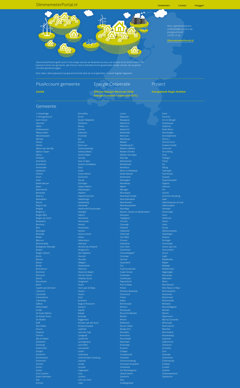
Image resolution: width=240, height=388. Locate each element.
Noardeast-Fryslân (128, 196)
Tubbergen (167, 170)
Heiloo (81, 237)
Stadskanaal (167, 123)
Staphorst (166, 126)
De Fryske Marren (44, 313)
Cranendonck (42, 297)
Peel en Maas (126, 284)
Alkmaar (39, 139)
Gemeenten (164, 5)
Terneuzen (166, 148)
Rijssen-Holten (126, 326)
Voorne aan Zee (169, 246)
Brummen (40, 272)
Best (38, 227)
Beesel (39, 202)
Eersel (80, 116)
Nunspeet (124, 215)
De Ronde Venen (43, 316)
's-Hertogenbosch (44, 116)
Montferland (125, 164)
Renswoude (125, 310)
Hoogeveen (83, 281)
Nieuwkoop (125, 183)
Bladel (39, 237)
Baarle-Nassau (42, 183)
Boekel (39, 249)
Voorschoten (168, 249)
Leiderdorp (83, 354)
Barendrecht (41, 189)
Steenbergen (167, 132)
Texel (164, 154)
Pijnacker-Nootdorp (129, 291)
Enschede (82, 135)
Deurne (39, 329)
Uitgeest (165, 183)
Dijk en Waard (42, 338)
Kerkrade (82, 316)
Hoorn (81, 284)
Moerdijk (124, 158)
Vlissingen (166, 240)
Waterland (166, 278)
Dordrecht (40, 354)
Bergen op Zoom (43, 218)
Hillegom (82, 262)
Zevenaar (166, 354)
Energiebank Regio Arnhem (169, 91)
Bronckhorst (41, 268)
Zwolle (40, 91)
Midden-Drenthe (127, 151)
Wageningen (167, 272)
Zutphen (166, 370)
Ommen (123, 240)
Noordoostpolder (128, 205)
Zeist (164, 351)
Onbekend (124, 243)
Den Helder (41, 326)
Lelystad (81, 360)
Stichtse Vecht (168, 142)
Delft (38, 322)
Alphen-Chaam (42, 151)
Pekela (123, 288)
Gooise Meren (84, 173)
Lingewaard (83, 370)
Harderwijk (83, 205)
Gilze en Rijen (84, 161)
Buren (38, 284)
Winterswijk (167, 322)
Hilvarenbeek (84, 265)
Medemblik (125, 132)
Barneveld (40, 192)
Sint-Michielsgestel (128, 370)
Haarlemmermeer (86, 196)
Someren (166, 116)
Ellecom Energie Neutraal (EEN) (113, 91)
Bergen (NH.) (41, 215)
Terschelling (167, 151)
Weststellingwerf (169, 307)
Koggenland (83, 319)
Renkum (123, 307)
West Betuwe (168, 284)
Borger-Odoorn (43, 253)
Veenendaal (167, 211)
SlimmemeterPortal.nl (56, 5)
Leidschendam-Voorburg (89, 357)
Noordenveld (126, 202)
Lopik (80, 383)
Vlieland (165, 237)
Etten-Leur (82, 145)
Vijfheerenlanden (169, 231)
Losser (123, 113)
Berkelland (40, 221)
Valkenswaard (168, 205)
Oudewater (125, 275)
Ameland (40, 158)
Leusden (82, 367)
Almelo (39, 142)
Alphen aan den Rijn (45, 148)
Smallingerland (126, 383)
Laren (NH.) (83, 345)
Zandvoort (167, 345)
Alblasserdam (42, 132)
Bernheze (40, 224)
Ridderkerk (125, 322)
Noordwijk (124, 208)
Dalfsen (39, 303)
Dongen (39, 351)
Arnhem (39, 173)
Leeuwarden (83, 348)
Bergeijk (39, 208)
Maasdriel (124, 116)
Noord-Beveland (127, 199)
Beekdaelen (41, 199)
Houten (81, 291)
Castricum (40, 291)
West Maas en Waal (171, 288)
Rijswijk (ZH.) (125, 329)
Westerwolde (168, 300)
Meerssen (124, 135)
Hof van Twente (85, 275)
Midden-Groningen (128, 154)
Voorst (165, 253)
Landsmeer (83, 338)
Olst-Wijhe (124, 237)
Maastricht (124, 129)
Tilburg (165, 167)
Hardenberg (83, 202)
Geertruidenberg (85, 148)
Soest (164, 113)
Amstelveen (41, 164)
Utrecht (165, 192)
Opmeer (124, 259)
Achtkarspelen (42, 129)
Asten (38, 180)
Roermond (125, 335)
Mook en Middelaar (129, 170)
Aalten (39, 126)
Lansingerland (84, 341)
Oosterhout (125, 249)
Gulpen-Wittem (85, 186)
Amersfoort (41, 161)
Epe (80, 139)
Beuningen (40, 231)
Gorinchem (83, 177)
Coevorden (41, 294)
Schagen (124, 351)
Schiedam (124, 357)
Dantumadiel (42, 307)
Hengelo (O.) (83, 249)
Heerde (81, 224)
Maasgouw (125, 120)
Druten (39, 367)
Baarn (38, 186)
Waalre (165, 262)
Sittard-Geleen (126, 373)
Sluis (122, 379)
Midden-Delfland (127, 148)
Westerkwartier (168, 291)
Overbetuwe (125, 278)
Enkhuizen (82, 132)
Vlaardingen (167, 234)
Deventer (40, 332)
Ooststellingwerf (127, 253)
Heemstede (83, 221)
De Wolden (41, 319)
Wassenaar (167, 275)
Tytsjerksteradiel (169, 180)
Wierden (165, 310)
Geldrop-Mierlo (85, 151)
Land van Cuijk (84, 332)
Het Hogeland (84, 253)
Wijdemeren (167, 316)
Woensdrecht (168, 326)
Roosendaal (125, 338)
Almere (39, 145)
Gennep (81, 158)
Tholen (165, 161)
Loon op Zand (84, 379)
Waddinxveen (168, 268)
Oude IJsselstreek (127, 268)
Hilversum (82, 268)
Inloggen (199, 5)
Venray (165, 227)
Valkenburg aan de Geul (172, 202)
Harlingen (82, 211)
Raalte (123, 300)
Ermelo (81, 142)
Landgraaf (82, 335)
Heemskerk (83, 218)
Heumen (82, 256)
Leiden (81, 351)
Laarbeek (82, 329)
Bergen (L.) (40, 211)
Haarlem (82, 192)
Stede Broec (167, 129)
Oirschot (124, 221)
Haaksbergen (84, 189)
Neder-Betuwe (126, 173)
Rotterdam (125, 341)
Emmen (81, 129)
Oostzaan (124, 256)
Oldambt (124, 227)
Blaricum (40, 240)
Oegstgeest (125, 218)
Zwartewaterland (169, 373)
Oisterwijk (124, 224)
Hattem (81, 215)
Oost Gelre (125, 246)
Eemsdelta (83, 113)
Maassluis (124, 126)
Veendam (166, 208)
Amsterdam (41, 167)
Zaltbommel (167, 341)
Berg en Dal (41, 205)
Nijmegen (124, 189)
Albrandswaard (42, 135)
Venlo (164, 224)
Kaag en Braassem (86, 303)
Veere (164, 215)
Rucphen (124, 348)
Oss (121, 265)
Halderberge (83, 199)
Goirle (80, 170)
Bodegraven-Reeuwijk (45, 246)
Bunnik (39, 278)
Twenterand (167, 173)
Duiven (39, 370)
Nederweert (125, 177)
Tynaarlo (166, 177)
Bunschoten (41, 281)
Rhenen (123, 319)
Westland (166, 303)
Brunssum (40, 275)
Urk (163, 189)
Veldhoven (166, 218)
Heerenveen (83, 227)
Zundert (165, 367)
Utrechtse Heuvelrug (171, 196)
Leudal (81, 364)
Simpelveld (125, 367)
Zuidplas (166, 364)
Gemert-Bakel (84, 154)
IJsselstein (82, 300)
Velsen (165, 221)
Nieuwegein (125, 180)
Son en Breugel (169, 120)
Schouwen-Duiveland (129, 364)
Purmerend (125, 294)
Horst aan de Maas (86, 288)
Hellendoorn (83, 240)
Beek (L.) (39, 196)
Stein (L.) (165, 139)
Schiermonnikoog (128, 360)
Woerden (166, 329)
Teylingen (166, 158)
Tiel (163, 164)
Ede (37, 379)
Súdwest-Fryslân (169, 145)
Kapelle (81, 310)
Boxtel (39, 262)
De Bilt (39, 310)
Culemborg (41, 300)
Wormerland (167, 332)
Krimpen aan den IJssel (88, 322)
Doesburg (40, 345)
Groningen (82, 183)
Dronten (39, 364)
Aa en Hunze (41, 120)
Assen (38, 177)
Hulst (80, 297)
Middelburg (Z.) (126, 145)
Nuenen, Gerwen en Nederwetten (135, 211)
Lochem (81, 376)
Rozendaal (124, 345)
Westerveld (167, 294)
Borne (38, 256)
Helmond (82, 243)
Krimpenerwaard (85, 326)
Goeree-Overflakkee (87, 164)
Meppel (123, 142)
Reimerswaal (125, 303)
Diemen (39, 335)
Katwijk (81, 313)
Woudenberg (168, 335)
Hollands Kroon (85, 278)
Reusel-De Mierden (128, 313)
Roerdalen (124, 332)
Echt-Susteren (42, 373)
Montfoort (124, 167)
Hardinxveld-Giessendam (89, 208)
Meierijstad (125, 139)
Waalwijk (166, 265)
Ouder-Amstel (126, 272)
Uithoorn (166, 186)
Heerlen (81, 231)
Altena (39, 154)
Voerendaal (167, 243)
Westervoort (167, 297)
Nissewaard (125, 192)
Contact (182, 5)
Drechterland (42, 357)
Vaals (164, 199)
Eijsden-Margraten (86, 120)
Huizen (81, 294)
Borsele (39, 259)
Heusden (82, 259)
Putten (123, 297)
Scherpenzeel (126, 354)
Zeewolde (166, 348)
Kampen (82, 307)
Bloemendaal (42, 243)
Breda (38, 265)
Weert (164, 281)
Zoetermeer (167, 357)
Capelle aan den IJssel (45, 288)
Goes (80, 167)
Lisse (80, 373)
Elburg (81, 126)
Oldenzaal (124, 234)
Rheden (123, 316)
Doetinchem (41, 348)
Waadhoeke (167, 259)
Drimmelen (41, 360)
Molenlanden (126, 161)
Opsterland (125, 262)
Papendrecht (126, 281)
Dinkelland (40, 341)
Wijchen (165, 313)
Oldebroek (125, 231)
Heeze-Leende (84, 234)
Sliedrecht (124, 376)
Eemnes (39, 383)
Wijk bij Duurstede (170, 319)
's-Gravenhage (42, 113)
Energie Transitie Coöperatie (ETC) (116, 95)
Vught (164, 256)
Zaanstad (166, 338)
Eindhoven (82, 123)
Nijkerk (123, 186)
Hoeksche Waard (85, 272)
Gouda (81, 180)
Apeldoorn (40, 170)
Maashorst (125, 123)
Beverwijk (40, 234)
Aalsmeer (40, 123)
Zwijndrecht (167, 376)
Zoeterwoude (168, 360)
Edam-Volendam (43, 376)
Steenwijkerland (169, 135)
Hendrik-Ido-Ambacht (87, 246)
